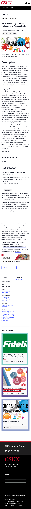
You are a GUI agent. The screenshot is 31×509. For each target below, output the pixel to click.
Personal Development (7, 299)
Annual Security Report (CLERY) (13, 503)
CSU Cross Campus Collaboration (6, 291)
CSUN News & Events (7, 7)
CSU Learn (8, 190)
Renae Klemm (18, 279)
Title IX (14, 499)
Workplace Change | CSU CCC (11, 421)
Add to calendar (8, 268)
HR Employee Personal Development (7, 305)
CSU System (18, 505)
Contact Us (8, 470)
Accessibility (8, 499)
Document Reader (9, 505)
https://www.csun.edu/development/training (14, 246)
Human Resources (6, 297)
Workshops (4, 300)
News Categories (10, 481)
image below (18, 251)
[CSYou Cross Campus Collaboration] (15, 258)
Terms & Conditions (10, 501)
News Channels (9, 478)
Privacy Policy (19, 501)
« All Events (5, 15)
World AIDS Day (7, 436)
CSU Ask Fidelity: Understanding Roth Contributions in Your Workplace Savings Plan (14, 357)
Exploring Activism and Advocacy (22, 436)
